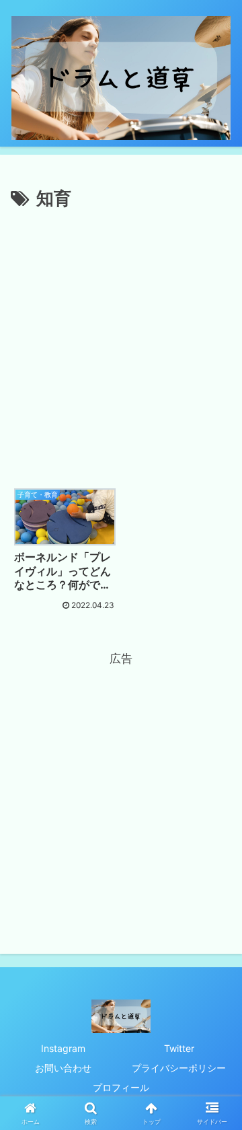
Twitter (179, 1048)
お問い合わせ (63, 1068)
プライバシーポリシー (179, 1068)
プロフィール (121, 1087)
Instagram (63, 1048)
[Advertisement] (121, 342)
